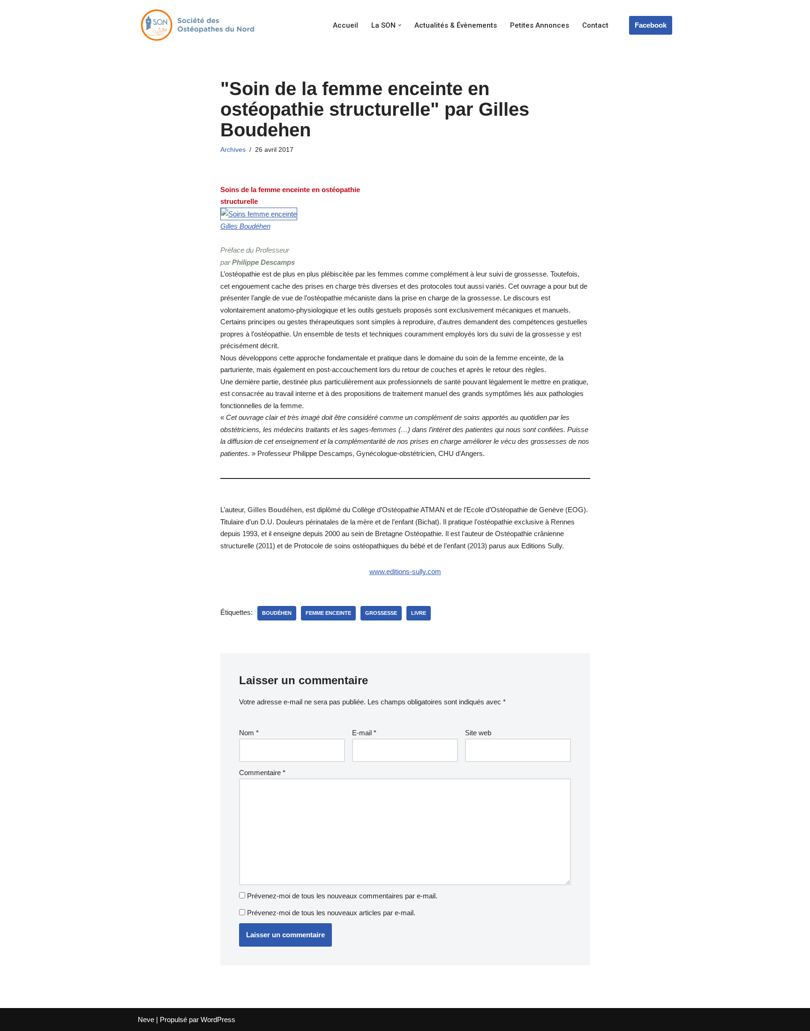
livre (418, 613)
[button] (400, 25)
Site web (478, 733)
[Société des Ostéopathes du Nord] (196, 25)
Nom (249, 733)
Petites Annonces (539, 25)
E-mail (364, 733)
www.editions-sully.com (405, 571)
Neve (146, 1020)
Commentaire (262, 773)
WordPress (218, 1020)
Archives (233, 149)
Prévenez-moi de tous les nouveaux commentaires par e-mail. (342, 896)
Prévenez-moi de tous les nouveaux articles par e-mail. (331, 913)
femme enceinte (328, 613)
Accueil (345, 25)
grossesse (381, 613)
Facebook (651, 25)
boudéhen (277, 613)
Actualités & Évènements (455, 25)
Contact (595, 25)
